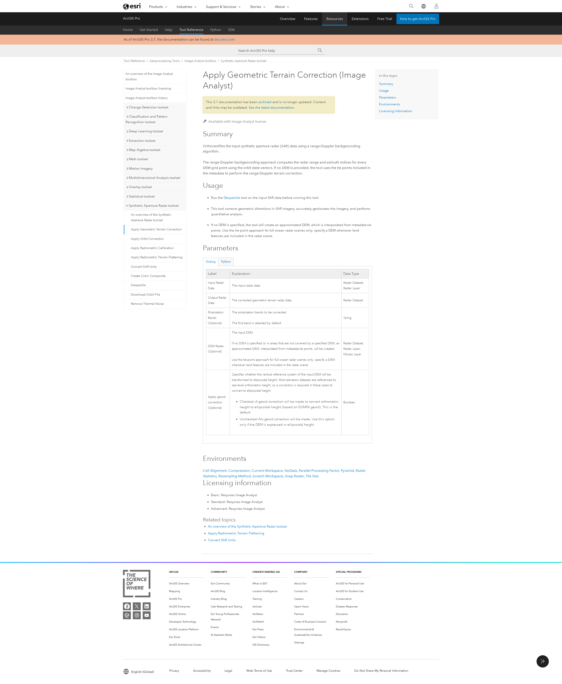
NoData (291, 471)
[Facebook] (127, 606)
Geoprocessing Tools (165, 61)
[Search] (411, 6)
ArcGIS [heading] (173, 571)
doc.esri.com (224, 39)
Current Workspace (267, 471)
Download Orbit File (145, 294)
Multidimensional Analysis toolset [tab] (154, 178)
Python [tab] (226, 262)
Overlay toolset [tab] (140, 187)
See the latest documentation (271, 108)
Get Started (149, 30)
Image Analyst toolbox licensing (148, 88)
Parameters (387, 97)
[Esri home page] (132, 6)
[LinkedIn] (147, 606)
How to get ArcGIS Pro (418, 19)
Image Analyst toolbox (200, 61)
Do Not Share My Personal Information (381, 671)
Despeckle (138, 285)
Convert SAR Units (144, 267)
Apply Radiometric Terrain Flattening (157, 257)
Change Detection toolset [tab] (148, 107)
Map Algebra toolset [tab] (144, 150)
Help (168, 30)
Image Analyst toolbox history (147, 98)
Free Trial (384, 19)
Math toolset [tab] (138, 159)
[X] (137, 606)
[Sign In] (436, 6)
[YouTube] (147, 615)
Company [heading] (300, 571)
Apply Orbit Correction (147, 239)
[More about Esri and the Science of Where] (136, 584)
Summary (386, 84)
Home (128, 30)
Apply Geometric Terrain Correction (156, 229)
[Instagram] (137, 615)
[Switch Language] (423, 6)
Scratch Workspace (267, 476)
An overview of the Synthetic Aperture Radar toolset (151, 217)
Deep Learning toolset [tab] (146, 131)
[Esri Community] (127, 615)
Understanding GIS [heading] (266, 571)
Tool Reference (191, 30)
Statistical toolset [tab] (142, 196)
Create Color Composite (148, 276)
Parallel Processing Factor (319, 471)
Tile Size (312, 476)
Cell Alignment (215, 471)
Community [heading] (219, 571)
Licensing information (395, 111)
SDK (231, 30)
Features (311, 19)
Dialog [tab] (211, 262)
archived (265, 102)
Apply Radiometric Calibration (152, 248)
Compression (239, 471)
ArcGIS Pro (131, 18)
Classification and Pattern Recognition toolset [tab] (147, 119)
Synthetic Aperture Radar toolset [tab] (154, 206)
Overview (287, 19)
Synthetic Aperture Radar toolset (243, 61)
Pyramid (347, 471)
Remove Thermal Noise (147, 304)
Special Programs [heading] (349, 571)
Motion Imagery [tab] (141, 169)
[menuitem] (186, 583)
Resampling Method (234, 476)
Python (215, 30)
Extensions (360, 19)
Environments (389, 104)
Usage (384, 91)
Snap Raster (294, 476)
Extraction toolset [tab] (142, 141)
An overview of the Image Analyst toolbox (149, 76)
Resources (334, 19)
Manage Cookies (328, 671)
